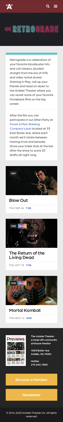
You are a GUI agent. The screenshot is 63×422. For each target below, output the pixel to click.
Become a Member (31, 379)
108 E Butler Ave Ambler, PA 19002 (41, 352)
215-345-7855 (39, 364)
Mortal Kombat (25, 310)
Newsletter (31, 394)
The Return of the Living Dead (27, 255)
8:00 (29, 318)
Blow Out (18, 200)
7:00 (28, 208)
